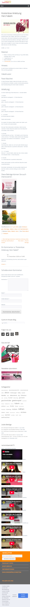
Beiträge (6, 229)
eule (2, 397)
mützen (14, 409)
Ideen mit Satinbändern (21, 229)
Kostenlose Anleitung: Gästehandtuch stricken (8, 240)
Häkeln (12, 229)
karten (8, 406)
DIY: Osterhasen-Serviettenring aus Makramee (12, 431)
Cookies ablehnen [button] (14, 595)
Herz (17, 231)
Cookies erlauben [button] (23, 595)
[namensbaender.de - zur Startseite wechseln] (6, 2)
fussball (10, 398)
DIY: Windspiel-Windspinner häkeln (9, 427)
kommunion (21, 406)
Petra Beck (25, 231)
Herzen (12, 403)
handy (2, 403)
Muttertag (8, 409)
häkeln (13, 231)
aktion (7, 392)
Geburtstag (15, 397)
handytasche (7, 403)
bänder (3, 395)
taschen (7, 415)
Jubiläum (3, 406)
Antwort (3, 264)
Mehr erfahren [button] (5, 604)
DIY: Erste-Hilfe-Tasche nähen (8, 434)
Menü (2, 6)
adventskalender (4, 390)
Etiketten (23, 395)
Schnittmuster (12, 412)
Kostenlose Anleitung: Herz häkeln (11, 14)
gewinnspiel (16, 400)
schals (7, 412)
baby (19, 393)
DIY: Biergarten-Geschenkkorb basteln (10, 429)
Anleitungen (13, 393)
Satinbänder (8, 61)
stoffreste (18, 412)
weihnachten (5, 417)
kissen (16, 406)
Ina (7, 254)
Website (3, 304)
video (20, 415)
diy (19, 395)
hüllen (22, 403)
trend (17, 415)
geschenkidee (6, 400)
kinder (12, 406)
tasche (2, 415)
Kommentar (4, 279)
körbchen (3, 409)
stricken (23, 412)
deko (9, 231)
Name (3, 293)
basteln (23, 393)
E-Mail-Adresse (5, 298)
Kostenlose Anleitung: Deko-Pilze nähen (22, 240)
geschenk (21, 398)
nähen (21, 409)
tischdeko (13, 415)
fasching (5, 397)
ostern (3, 412)
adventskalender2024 (14, 390)
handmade (24, 400)
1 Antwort (5, 233)
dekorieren (13, 395)
